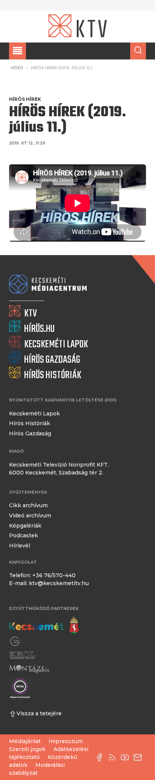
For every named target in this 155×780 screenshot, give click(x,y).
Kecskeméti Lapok (34, 413)
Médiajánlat (25, 741)
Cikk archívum (28, 505)
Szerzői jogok (27, 749)
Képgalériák (25, 525)
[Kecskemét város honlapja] (44, 625)
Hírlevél (19, 545)
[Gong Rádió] (19, 641)
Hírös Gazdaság (30, 433)
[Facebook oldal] (101, 757)
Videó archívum (30, 515)
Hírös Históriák (29, 423)
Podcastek (23, 535)
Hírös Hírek (25, 99)
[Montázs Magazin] (29, 669)
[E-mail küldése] (139, 757)
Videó (17, 67)
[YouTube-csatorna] (126, 757)
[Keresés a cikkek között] (138, 51)
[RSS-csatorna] (114, 757)
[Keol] (22, 655)
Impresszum (66, 741)
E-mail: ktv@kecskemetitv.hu (49, 583)
